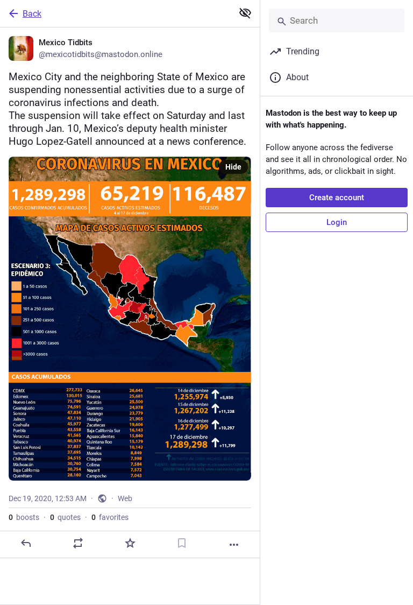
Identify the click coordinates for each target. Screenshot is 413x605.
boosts (24, 517)
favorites (110, 517)
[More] (233, 544)
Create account (336, 197)
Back (32, 14)
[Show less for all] (245, 13)
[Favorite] (130, 543)
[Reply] (25, 543)
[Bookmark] (181, 543)
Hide (233, 167)
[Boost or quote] (78, 543)
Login (336, 222)
